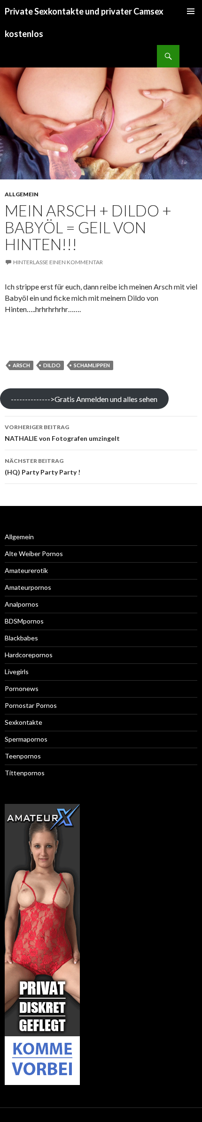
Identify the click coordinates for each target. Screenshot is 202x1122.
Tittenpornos (25, 773)
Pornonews (22, 688)
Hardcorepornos (29, 655)
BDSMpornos (24, 621)
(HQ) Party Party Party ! (42, 466)
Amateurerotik (26, 570)
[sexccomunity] (42, 944)
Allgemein (22, 194)
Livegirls (17, 672)
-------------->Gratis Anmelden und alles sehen (84, 398)
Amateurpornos (28, 587)
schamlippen (92, 365)
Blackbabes (21, 638)
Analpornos (22, 604)
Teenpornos (23, 756)
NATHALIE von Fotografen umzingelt (62, 433)
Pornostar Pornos (31, 705)
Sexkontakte (23, 722)
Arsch (21, 365)
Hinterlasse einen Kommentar (58, 262)
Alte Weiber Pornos (34, 553)
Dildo (52, 365)
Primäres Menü (190, 11)
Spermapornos (26, 739)
